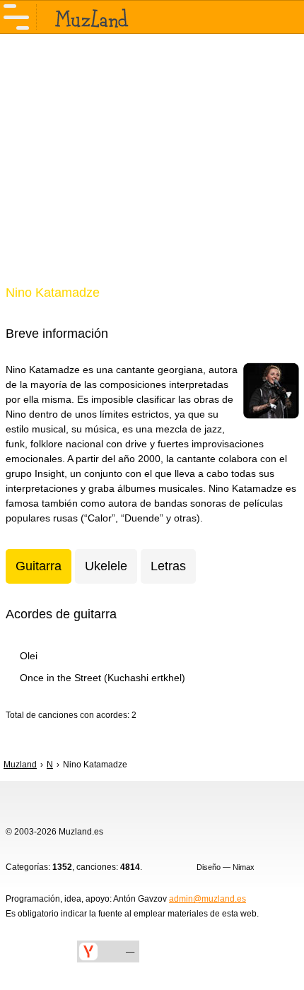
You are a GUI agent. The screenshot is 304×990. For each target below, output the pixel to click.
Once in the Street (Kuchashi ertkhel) (102, 677)
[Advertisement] (152, 168)
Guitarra (39, 566)
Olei (28, 655)
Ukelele (106, 566)
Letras (168, 566)
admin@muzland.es (207, 899)
